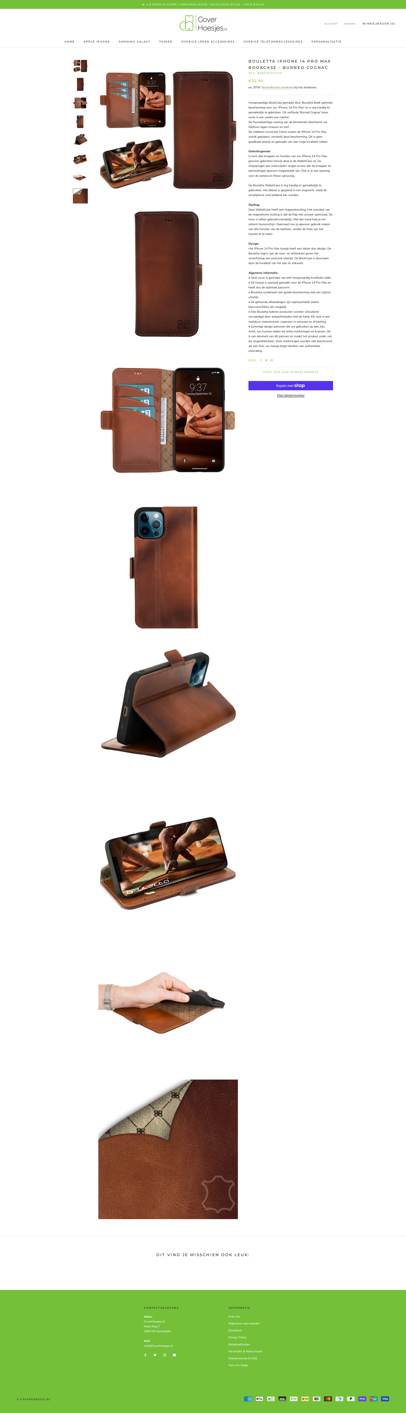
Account (331, 23)
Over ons (234, 1316)
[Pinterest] (271, 360)
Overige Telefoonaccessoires (273, 41)
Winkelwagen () (378, 23)
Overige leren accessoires (208, 41)
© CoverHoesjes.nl (34, 1399)
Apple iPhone (97, 41)
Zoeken (350, 23)
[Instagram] (164, 1355)
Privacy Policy (237, 1337)
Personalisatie (326, 41)
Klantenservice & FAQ (242, 1358)
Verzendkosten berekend (277, 87)
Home (69, 41)
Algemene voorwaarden (244, 1323)
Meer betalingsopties (290, 395)
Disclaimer (235, 1330)
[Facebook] (260, 360)
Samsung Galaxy (134, 41)
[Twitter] (266, 360)
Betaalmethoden (239, 1344)
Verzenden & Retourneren (245, 1351)
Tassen (165, 41)
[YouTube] (174, 1355)
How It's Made (238, 1365)
